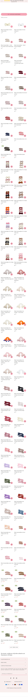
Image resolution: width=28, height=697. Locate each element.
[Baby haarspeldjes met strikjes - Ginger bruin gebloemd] (7, 306)
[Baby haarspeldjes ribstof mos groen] (7, 635)
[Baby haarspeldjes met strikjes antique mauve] (7, 388)
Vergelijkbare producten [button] (12, 26)
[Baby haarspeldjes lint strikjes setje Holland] (7, 210)
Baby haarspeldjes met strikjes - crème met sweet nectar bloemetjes (19, 296)
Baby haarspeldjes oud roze (6, 547)
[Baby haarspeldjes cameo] (7, 103)
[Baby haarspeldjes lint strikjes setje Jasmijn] (20, 210)
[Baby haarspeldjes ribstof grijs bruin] (20, 619)
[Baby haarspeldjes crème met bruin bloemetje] (20, 118)
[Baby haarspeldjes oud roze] (7, 542)
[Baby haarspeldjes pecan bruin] (20, 542)
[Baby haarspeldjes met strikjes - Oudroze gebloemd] (20, 339)
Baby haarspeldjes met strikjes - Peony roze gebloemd (6, 361)
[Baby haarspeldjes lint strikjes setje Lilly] (20, 226)
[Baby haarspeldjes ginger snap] (20, 149)
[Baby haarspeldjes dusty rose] (20, 133)
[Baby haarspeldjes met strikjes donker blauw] (20, 434)
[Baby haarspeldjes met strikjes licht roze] (20, 465)
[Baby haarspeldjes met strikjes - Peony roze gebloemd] (7, 355)
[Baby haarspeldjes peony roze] (7, 558)
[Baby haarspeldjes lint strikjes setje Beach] (20, 164)
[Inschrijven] (26, 673)
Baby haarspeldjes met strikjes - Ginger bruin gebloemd (6, 312)
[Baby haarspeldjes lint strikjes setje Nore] (7, 257)
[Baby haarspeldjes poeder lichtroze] (20, 558)
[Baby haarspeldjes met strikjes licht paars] (7, 465)
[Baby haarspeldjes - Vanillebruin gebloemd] (7, 55)
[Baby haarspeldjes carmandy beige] (20, 103)
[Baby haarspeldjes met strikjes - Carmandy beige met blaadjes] (7, 272)
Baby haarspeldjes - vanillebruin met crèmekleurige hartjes (18, 62)
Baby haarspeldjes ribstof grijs (7, 624)
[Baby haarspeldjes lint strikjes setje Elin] (20, 195)
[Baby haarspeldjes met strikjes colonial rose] (7, 419)
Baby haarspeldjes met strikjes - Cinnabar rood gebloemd (19, 279)
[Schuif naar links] (2, 1)
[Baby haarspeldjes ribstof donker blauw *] (20, 588)
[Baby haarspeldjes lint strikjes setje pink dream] (20, 257)
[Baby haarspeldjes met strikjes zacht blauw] (20, 511)
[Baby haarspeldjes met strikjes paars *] (7, 496)
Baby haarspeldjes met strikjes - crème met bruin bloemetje (6, 296)
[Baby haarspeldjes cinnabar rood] (7, 118)
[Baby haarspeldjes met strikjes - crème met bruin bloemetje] (7, 289)
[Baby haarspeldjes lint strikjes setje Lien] (7, 226)
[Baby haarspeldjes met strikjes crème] (20, 419)
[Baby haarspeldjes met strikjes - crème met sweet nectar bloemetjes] (20, 289)
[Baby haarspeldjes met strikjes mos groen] (7, 481)
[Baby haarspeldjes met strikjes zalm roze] (7, 527)
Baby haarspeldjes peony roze (7, 563)
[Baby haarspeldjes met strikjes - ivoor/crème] (20, 306)
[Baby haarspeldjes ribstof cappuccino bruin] (7, 588)
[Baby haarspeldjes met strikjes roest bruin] (20, 496)
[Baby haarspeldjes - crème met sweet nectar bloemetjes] (7, 40)
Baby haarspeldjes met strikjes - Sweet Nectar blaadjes (19, 361)
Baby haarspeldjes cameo (6, 108)
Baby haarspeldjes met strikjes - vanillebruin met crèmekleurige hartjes (6, 378)
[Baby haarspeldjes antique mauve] (7, 72)
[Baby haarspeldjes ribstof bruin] (20, 573)
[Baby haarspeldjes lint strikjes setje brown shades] (20, 180)
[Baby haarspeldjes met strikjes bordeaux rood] (7, 403)
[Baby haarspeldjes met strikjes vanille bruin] (7, 511)
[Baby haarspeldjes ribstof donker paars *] (7, 604)
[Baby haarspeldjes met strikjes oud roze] (20, 481)
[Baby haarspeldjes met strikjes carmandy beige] (20, 403)
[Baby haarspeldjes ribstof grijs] (7, 619)
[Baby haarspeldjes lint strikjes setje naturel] (20, 241)
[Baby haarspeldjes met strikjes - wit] (20, 371)
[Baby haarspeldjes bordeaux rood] (20, 72)
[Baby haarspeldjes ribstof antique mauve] (7, 573)
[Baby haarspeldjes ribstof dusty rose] (20, 604)
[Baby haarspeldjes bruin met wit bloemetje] (7, 87)
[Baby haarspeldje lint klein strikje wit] (20, 24)
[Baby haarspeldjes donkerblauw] (7, 133)
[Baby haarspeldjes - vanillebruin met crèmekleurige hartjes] (20, 55)
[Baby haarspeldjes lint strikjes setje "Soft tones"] (7, 164)
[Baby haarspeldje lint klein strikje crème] (7, 24)
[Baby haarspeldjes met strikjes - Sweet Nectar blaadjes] (20, 355)
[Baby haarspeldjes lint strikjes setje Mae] (7, 241)
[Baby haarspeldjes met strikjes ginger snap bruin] (20, 450)
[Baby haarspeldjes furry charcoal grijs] (7, 149)
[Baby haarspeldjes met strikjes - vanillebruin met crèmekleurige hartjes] (7, 371)
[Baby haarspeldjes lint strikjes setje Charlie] (7, 195)
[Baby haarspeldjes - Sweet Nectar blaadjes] (20, 40)
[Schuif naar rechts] (26, 1)
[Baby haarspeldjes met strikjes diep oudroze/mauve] (7, 434)
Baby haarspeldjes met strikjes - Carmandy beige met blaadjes (7, 279)
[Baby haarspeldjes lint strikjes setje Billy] (7, 180)
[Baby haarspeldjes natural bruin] (20, 527)
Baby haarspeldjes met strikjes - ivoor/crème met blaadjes (6, 329)
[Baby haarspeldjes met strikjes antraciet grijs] (20, 388)
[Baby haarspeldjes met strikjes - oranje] (20, 322)
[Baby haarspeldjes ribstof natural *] (20, 635)
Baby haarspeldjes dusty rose (20, 138)
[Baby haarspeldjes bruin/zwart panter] (20, 87)
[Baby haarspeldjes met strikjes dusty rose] (7, 450)
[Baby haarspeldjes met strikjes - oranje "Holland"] (7, 339)
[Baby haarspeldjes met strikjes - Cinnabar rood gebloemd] (20, 272)
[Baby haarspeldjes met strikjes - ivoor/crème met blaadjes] (7, 322)
